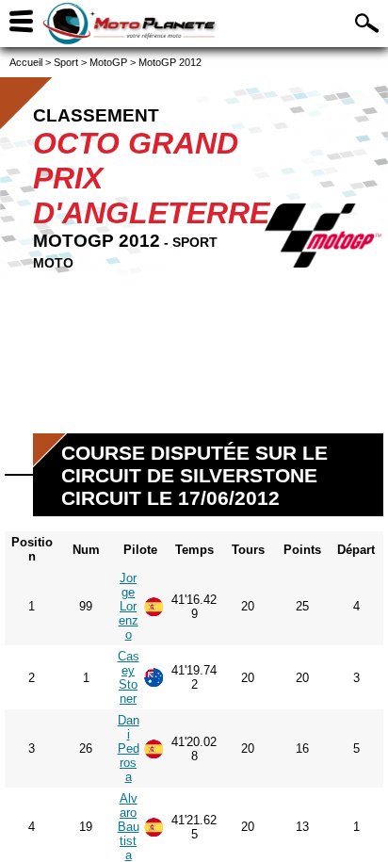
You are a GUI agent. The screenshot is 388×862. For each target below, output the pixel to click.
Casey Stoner (128, 677)
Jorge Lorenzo (128, 606)
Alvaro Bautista (128, 826)
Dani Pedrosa (128, 748)
